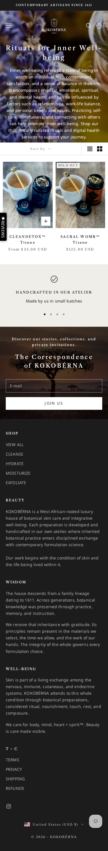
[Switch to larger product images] (89, 149)
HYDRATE (15, 463)
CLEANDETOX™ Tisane (28, 239)
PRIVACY (14, 769)
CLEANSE (14, 454)
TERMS (12, 759)
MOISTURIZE (18, 473)
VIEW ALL (15, 444)
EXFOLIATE (16, 482)
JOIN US (54, 403)
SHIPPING (15, 779)
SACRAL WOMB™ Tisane (80, 239)
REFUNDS (15, 788)
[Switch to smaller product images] (99, 149)
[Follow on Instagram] (9, 806)
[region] (54, 290)
